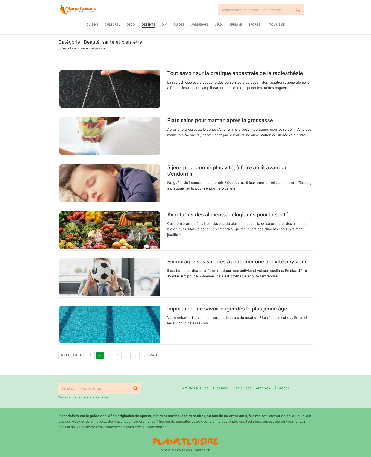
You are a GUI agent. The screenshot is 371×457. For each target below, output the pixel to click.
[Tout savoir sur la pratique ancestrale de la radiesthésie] (109, 89)
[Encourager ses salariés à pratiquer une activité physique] (109, 277)
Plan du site (242, 388)
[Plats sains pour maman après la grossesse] (109, 136)
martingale (101, 397)
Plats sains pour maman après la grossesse (220, 120)
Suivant (151, 355)
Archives (263, 388)
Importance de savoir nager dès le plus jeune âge (227, 309)
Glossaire (220, 388)
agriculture (87, 397)
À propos (281, 388)
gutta (77, 397)
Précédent (72, 355)
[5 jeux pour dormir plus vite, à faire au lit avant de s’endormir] (109, 183)
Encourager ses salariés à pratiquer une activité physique (237, 261)
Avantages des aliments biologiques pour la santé (228, 214)
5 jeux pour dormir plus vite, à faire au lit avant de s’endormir (227, 170)
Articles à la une (195, 388)
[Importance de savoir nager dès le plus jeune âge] (109, 324)
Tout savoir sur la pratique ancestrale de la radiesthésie (235, 73)
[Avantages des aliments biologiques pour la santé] (109, 230)
